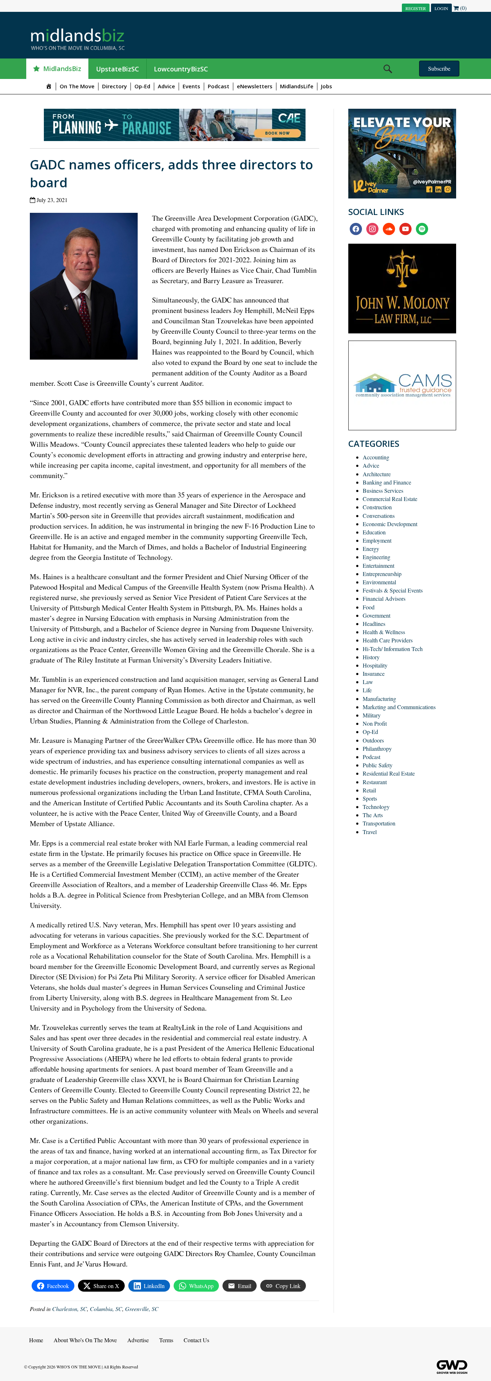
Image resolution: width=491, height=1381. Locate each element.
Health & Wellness (384, 632)
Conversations (379, 515)
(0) (463, 7)
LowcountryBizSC (181, 69)
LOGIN (441, 8)
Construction (377, 507)
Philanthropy (377, 748)
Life (367, 690)
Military (372, 715)
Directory (114, 86)
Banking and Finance (387, 482)
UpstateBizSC (117, 69)
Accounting (376, 457)
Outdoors (373, 740)
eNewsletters (254, 86)
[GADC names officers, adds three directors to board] (86, 288)
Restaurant (375, 782)
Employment (377, 540)
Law (368, 681)
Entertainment (378, 565)
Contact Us (196, 1340)
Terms (166, 1340)
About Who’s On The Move (85, 1340)
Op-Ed (142, 86)
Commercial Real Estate (390, 498)
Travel (370, 831)
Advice (166, 86)
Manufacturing (379, 698)
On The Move (77, 86)
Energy (371, 548)
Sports (370, 798)
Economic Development (390, 524)
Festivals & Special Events (393, 590)
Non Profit (375, 723)
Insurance (374, 673)
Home (36, 1340)
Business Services (383, 490)
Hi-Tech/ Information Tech (393, 648)
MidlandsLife (296, 86)
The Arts (373, 815)
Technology (376, 806)
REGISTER (415, 8)
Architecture (377, 474)
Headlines (374, 623)
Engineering (376, 557)
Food (369, 607)
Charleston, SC (69, 1308)
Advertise (138, 1340)
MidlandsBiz (62, 68)
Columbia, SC (106, 1308)
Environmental (379, 582)
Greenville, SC (142, 1308)
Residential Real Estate (389, 773)
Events (191, 86)
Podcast (218, 86)
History (371, 657)
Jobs (326, 86)
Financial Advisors (384, 598)
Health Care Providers (388, 640)
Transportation (379, 823)
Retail (369, 790)
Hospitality (375, 665)
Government (376, 615)
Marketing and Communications (399, 707)
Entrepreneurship (382, 573)
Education (374, 532)
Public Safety (378, 765)
